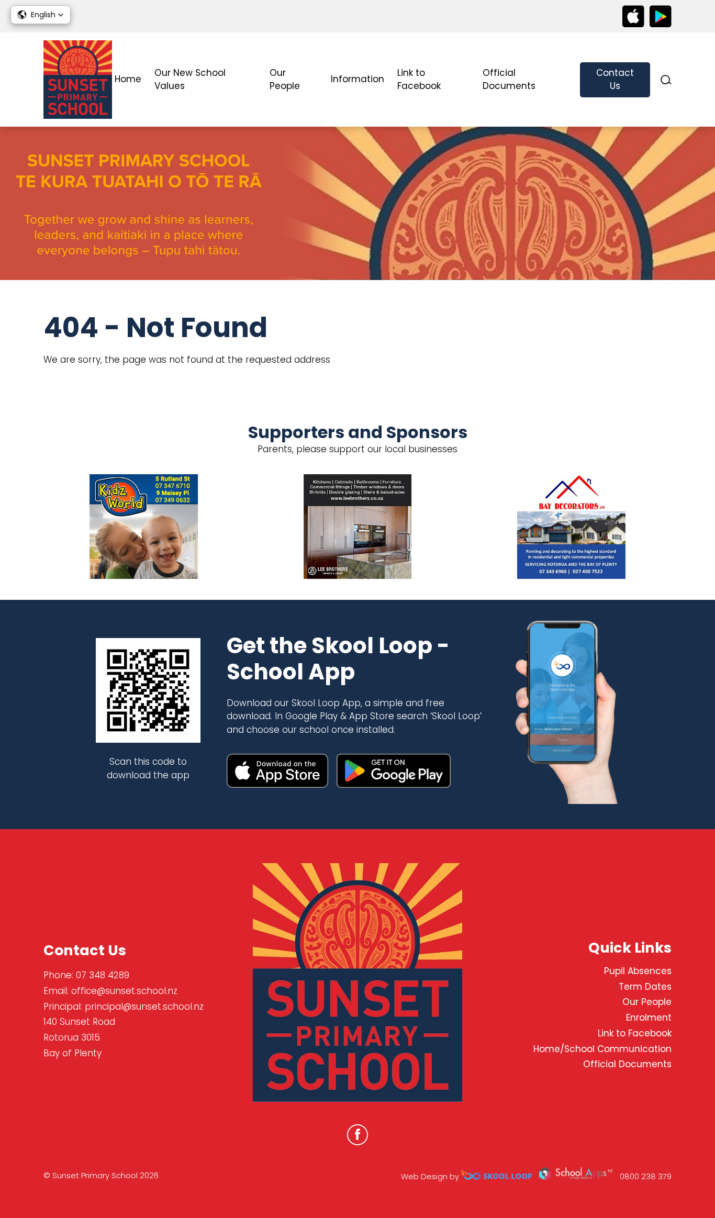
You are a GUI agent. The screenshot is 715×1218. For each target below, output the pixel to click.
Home (128, 79)
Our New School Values (190, 79)
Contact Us (615, 79)
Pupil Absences (638, 971)
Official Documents (509, 79)
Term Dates (645, 986)
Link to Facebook (419, 79)
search (666, 79)
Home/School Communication (602, 1049)
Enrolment (649, 1017)
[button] (40, 14)
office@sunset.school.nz (124, 991)
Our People (285, 79)
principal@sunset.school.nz (144, 1006)
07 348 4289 (102, 975)
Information (357, 79)
